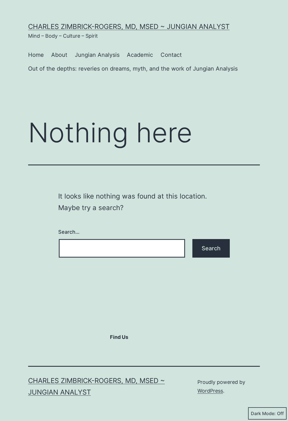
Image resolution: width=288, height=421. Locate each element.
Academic (140, 54)
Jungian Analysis (97, 54)
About (59, 54)
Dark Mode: (263, 413)
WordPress (210, 391)
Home (36, 54)
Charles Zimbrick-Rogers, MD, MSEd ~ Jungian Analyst (129, 26)
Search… (69, 232)
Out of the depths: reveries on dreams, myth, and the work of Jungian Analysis (133, 68)
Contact (171, 54)
